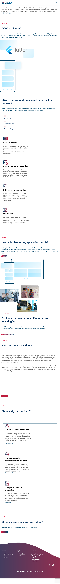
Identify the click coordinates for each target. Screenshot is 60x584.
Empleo (6, 557)
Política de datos (23, 556)
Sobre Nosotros (8, 554)
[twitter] (50, 565)
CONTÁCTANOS (6, 13)
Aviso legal (22, 554)
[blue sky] (53, 565)
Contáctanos (8, 443)
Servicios (6, 556)
